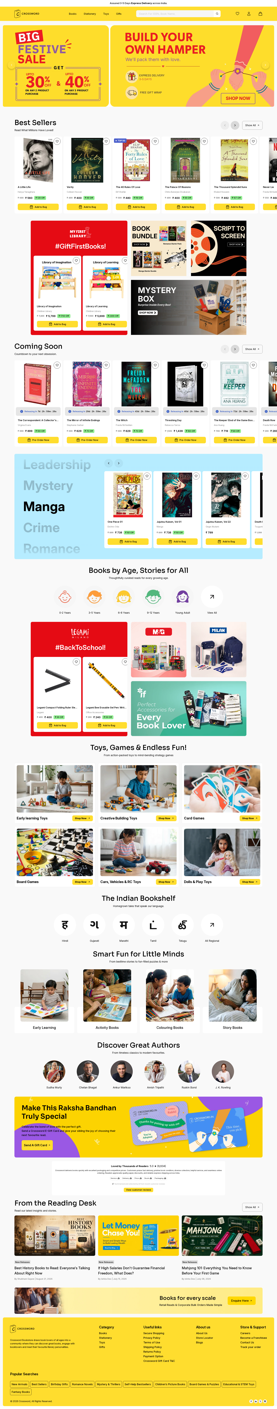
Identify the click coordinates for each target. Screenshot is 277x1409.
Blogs (199, 1342)
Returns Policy (152, 1351)
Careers (245, 1333)
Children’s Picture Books (170, 1384)
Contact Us (247, 1342)
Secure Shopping (153, 1333)
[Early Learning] (44, 995)
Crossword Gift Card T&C (159, 1360)
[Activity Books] (107, 995)
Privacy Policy (151, 1337)
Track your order (250, 1347)
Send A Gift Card (35, 1145)
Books (72, 13)
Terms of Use (151, 1342)
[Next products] (235, 125)
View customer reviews (138, 1189)
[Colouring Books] (170, 995)
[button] (237, 14)
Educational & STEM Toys (238, 1384)
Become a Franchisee (253, 1337)
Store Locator (204, 1337)
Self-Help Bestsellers (138, 1384)
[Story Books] (233, 995)
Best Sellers (39, 1384)
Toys (106, 13)
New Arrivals (19, 1384)
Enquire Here (240, 1300)
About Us (201, 1333)
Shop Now (81, 818)
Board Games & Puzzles (204, 1384)
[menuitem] (72, 14)
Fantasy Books (21, 1391)
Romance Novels (82, 1384)
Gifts (118, 13)
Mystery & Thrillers (108, 1384)
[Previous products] (225, 125)
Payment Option (153, 1356)
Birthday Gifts (59, 1384)
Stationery (90, 13)
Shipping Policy (152, 1347)
